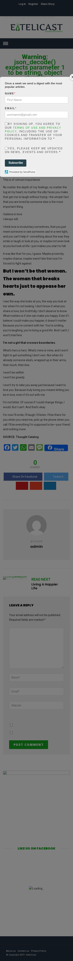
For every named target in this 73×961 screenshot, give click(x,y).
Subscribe (16, 162)
